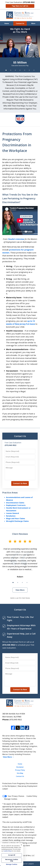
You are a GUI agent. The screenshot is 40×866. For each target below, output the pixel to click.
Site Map (20, 773)
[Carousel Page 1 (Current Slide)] (6, 70)
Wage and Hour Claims (15, 518)
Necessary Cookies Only (11, 860)
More (33, 23)
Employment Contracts (15, 505)
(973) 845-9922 (15, 719)
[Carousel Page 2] (10, 70)
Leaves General (12, 513)
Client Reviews (20, 533)
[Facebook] (13, 728)
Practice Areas (10, 492)
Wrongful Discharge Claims (17, 521)
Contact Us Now (20, 483)
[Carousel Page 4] (20, 70)
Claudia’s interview (16, 239)
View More (20, 590)
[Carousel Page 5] (24, 70)
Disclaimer (20, 767)
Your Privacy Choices (16, 796)
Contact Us (20, 23)
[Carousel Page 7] (34, 70)
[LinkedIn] (22, 728)
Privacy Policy (20, 770)
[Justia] (27, 728)
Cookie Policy (32, 796)
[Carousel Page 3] (15, 70)
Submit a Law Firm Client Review (20, 598)
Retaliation (10, 516)
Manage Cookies (10, 799)
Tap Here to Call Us (20, 6)
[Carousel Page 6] (29, 70)
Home (6, 23)
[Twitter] (18, 728)
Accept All (11, 855)
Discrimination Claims (15, 503)
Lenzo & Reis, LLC (28, 855)
